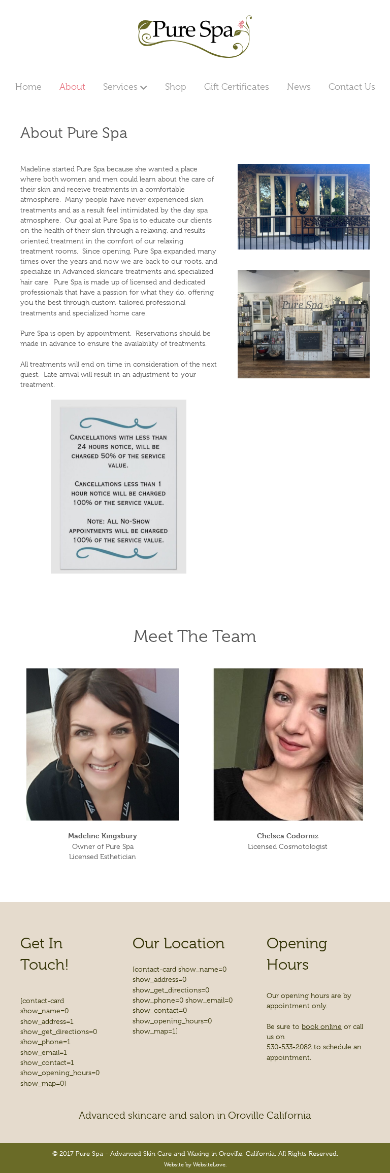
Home (28, 87)
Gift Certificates (236, 87)
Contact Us (352, 87)
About (72, 87)
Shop (175, 87)
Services (120, 87)
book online (322, 1026)
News (299, 87)
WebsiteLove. (209, 1164)
